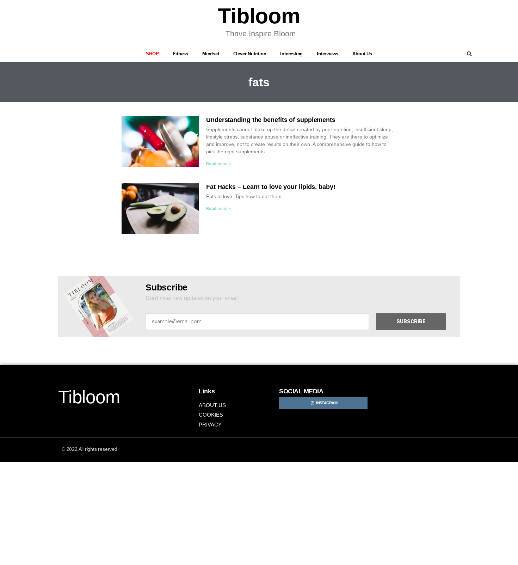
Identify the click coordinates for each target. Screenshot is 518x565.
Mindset (210, 53)
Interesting (291, 53)
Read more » (218, 163)
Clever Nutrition (249, 53)
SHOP (152, 53)
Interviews (327, 53)
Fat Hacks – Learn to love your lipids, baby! (270, 186)
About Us (362, 53)
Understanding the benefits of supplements (270, 119)
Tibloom (259, 16)
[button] (49, 54)
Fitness (180, 53)
